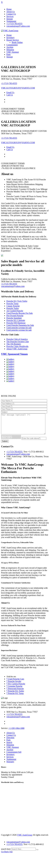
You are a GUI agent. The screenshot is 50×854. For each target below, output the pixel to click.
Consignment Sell (13, 752)
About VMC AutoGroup (16, 349)
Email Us (10, 92)
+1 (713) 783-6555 (14, 23)
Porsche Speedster (14, 318)
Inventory (10, 37)
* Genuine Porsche (14, 686)
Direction (10, 737)
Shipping (10, 49)
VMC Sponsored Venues (14, 354)
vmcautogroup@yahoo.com (18, 26)
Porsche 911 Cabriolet (15, 320)
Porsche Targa (12, 303)
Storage (9, 19)
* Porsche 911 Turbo (15, 691)
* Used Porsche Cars (15, 679)
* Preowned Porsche (15, 688)
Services (9, 16)
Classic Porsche (13, 306)
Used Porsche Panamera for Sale (20, 325)
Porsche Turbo (12, 308)
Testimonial (11, 21)
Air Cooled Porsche (14, 311)
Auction (9, 47)
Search (9, 742)
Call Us (9, 95)
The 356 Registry (13, 344)
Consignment (12, 45)
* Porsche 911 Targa (15, 693)
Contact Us (11, 14)
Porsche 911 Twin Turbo (16, 301)
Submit (5, 441)
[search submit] (37, 849)
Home (9, 9)
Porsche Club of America (17, 339)
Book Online (17, 42)
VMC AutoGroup (24, 835)
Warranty (10, 762)
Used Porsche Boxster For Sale (19, 313)
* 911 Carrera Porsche (15, 684)
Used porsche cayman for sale (19, 327)
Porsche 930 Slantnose (15, 323)
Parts (8, 54)
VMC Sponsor (12, 52)
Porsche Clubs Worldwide (17, 346)
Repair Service (12, 40)
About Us (10, 11)
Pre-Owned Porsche (14, 315)
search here (6, 849)
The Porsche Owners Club (17, 341)
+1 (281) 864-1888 (16, 728)
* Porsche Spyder (13, 681)
